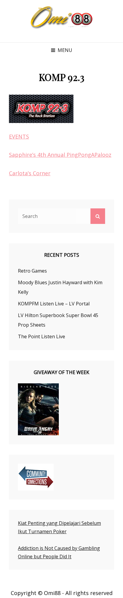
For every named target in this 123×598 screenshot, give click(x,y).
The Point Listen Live (41, 336)
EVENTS (19, 136)
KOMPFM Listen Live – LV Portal (54, 303)
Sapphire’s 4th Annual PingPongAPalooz (60, 154)
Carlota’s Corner (29, 173)
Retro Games (32, 271)
